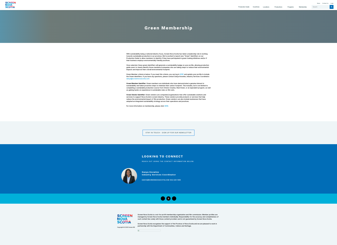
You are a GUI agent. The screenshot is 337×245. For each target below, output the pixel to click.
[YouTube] (174, 198)
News (318, 3)
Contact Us (325, 3)
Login (332, 3)
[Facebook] (163, 198)
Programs (291, 7)
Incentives (256, 7)
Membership (303, 7)
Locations (266, 7)
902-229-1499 (175, 180)
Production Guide (243, 7)
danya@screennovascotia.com (137, 79)
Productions (278, 7)
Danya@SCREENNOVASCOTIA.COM (155, 180)
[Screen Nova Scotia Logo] (11, 9)
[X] (168, 198)
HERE (182, 74)
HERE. (166, 106)
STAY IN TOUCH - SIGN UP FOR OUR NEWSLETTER (168, 133)
